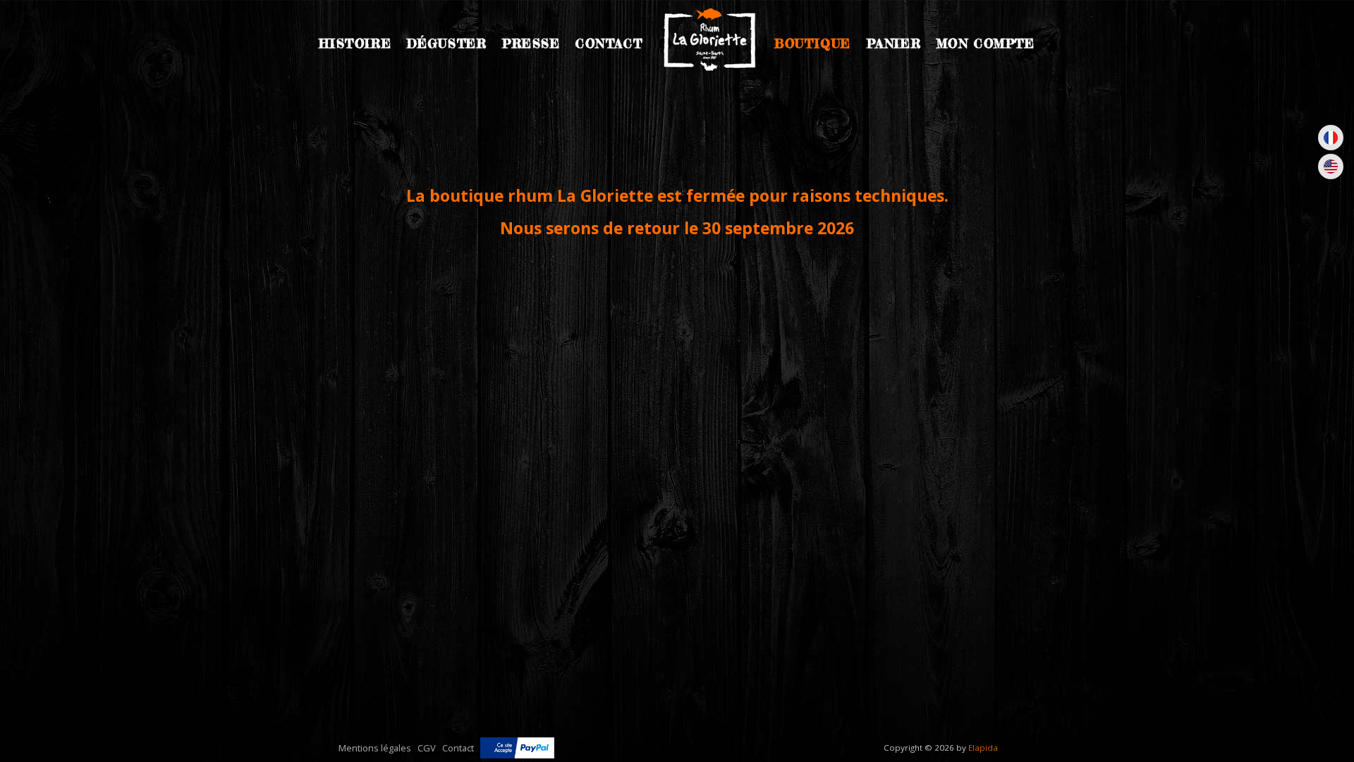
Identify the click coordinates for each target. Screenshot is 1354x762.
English (1330, 166)
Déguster (447, 43)
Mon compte (986, 43)
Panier (894, 43)
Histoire (355, 43)
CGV (426, 748)
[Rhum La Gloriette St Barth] (709, 41)
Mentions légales (374, 748)
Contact (608, 43)
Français (1330, 137)
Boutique (812, 43)
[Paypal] (517, 748)
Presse (531, 43)
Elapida (983, 747)
